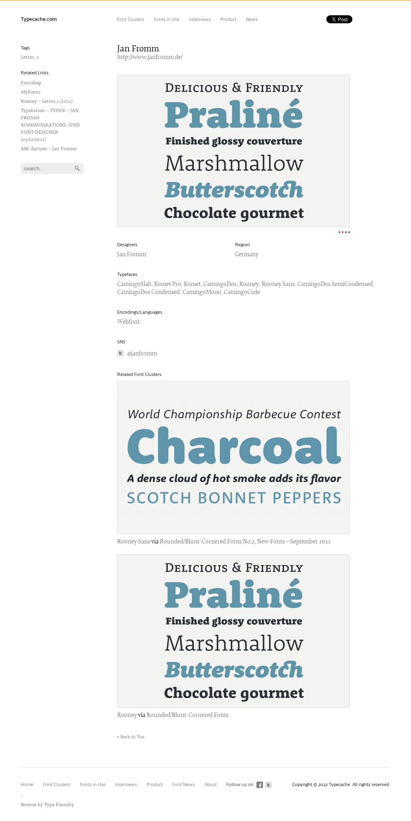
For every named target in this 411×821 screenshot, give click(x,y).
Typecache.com (39, 19)
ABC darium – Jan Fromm (49, 149)
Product (228, 19)
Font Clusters (130, 19)
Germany (246, 254)
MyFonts (30, 92)
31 (349, 232)
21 (346, 232)
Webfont (128, 322)
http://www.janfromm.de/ (150, 57)
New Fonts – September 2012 (294, 542)
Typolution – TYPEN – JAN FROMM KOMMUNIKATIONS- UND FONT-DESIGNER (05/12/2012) (50, 125)
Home (27, 784)
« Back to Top (130, 737)
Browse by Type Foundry (47, 805)
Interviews (200, 19)
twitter (268, 785)
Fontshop (31, 83)
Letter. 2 (30, 57)
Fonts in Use (166, 19)
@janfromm (142, 354)
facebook (259, 785)
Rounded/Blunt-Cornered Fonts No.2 (207, 542)
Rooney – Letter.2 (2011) (46, 101)
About (210, 784)
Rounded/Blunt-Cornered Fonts (187, 715)
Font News (183, 784)
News (252, 19)
